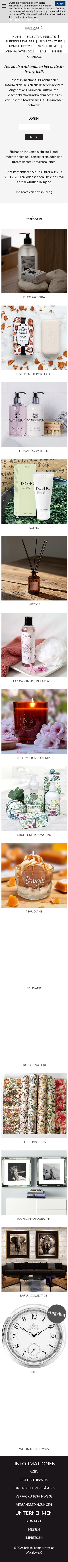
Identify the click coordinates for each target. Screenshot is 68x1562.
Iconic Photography (34, 1218)
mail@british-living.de (36, 182)
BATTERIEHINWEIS (34, 1480)
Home (16, 36)
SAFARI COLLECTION (34, 1295)
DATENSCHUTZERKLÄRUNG (24, 20)
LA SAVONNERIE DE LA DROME (34, 681)
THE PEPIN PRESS (34, 1141)
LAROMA (34, 604)
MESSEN (57, 51)
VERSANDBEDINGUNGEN (34, 1504)
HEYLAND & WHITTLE (34, 450)
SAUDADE (34, 988)
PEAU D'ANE (34, 911)
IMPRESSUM (34, 1538)
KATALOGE (34, 56)
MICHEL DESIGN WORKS (34, 834)
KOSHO (34, 527)
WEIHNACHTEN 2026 (19, 51)
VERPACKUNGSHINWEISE (34, 1496)
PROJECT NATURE (34, 1065)
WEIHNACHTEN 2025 (34, 1449)
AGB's (34, 1471)
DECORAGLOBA (34, 297)
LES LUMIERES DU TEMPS (34, 757)
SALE (43, 51)
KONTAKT (34, 1521)
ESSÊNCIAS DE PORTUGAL (34, 374)
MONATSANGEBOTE (41, 36)
